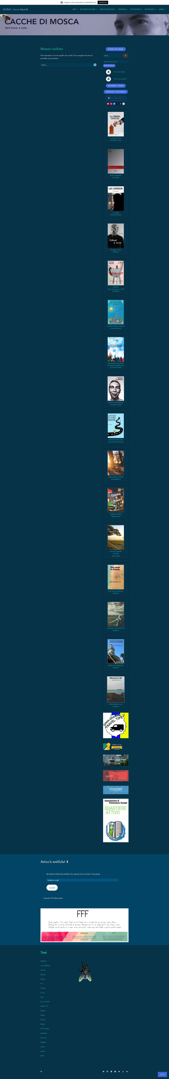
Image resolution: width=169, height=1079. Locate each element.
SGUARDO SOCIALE (87, 9)
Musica (42, 1015)
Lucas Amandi (44, 1002)
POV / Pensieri (44, 1029)
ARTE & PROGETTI (107, 9)
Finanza (42, 979)
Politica (42, 1024)
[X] (117, 104)
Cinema (42, 970)
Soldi (41, 1056)
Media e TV (44, 1006)
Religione (43, 1042)
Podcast (42, 1020)
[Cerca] (95, 65)
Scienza (42, 1047)
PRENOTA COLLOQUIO (115, 92)
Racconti (43, 1038)
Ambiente (43, 961)
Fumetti (42, 988)
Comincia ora (103, 2)
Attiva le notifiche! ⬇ (54, 862)
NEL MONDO (150, 9)
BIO (74, 9)
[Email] (123, 104)
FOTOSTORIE (135, 9)
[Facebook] (114, 104)
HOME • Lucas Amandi (15, 9)
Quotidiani (43, 1033)
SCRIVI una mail (115, 49)
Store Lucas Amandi (120, 79)
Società (42, 1051)
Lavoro (42, 993)
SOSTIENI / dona (115, 86)
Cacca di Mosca (45, 965)
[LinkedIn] (111, 1071)
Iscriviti (52, 887)
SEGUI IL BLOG (109, 66)
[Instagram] (111, 104)
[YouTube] (108, 104)
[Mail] (127, 1071)
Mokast (42, 1011)
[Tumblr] (120, 104)
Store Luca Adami (119, 72)
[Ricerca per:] (68, 65)
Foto (41, 983)
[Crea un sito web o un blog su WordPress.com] (41, 1071)
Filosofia (43, 974)
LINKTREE (122, 9)
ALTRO (161, 9)
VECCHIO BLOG (117, 98)
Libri (41, 997)
